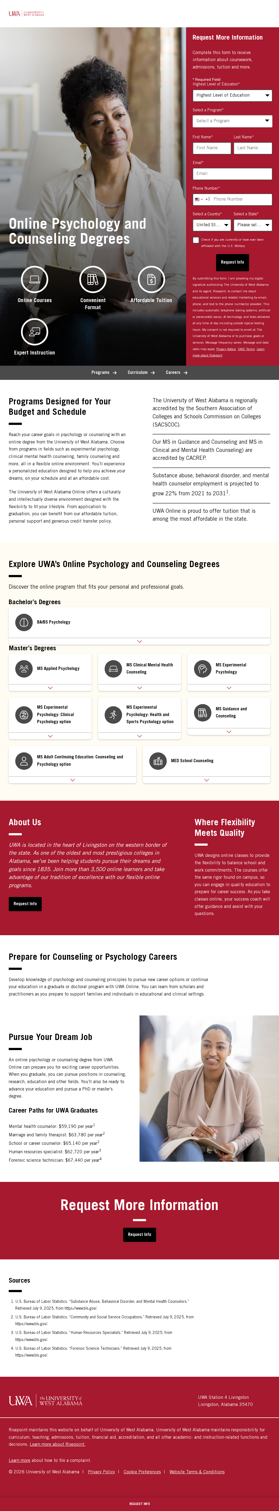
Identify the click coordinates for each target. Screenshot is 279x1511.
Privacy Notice (226, 349)
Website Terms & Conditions (197, 1472)
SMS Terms (246, 349)
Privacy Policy (101, 1472)
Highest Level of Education (216, 85)
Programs (101, 373)
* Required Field (206, 79)
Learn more (19, 1461)
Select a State (246, 214)
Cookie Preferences (142, 1472)
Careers (173, 373)
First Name (203, 137)
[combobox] (232, 121)
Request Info (25, 904)
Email (198, 163)
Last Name (243, 137)
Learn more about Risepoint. (58, 1445)
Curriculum (138, 373)
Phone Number (206, 189)
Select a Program (208, 110)
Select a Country (207, 214)
